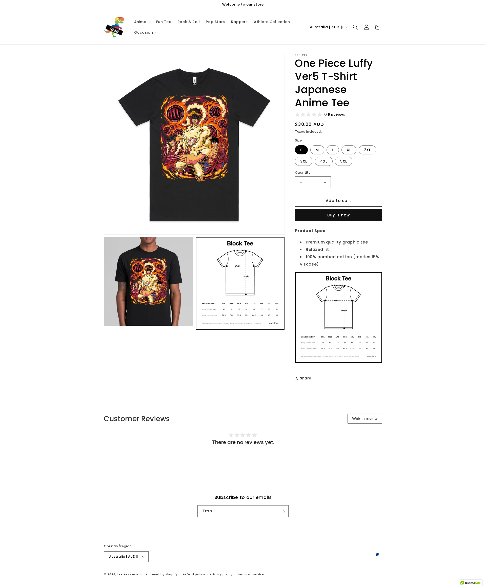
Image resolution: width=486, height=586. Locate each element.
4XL (323, 161)
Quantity (303, 172)
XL (349, 149)
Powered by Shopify (162, 574)
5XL (343, 161)
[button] (142, 21)
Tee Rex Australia (131, 574)
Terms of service (250, 574)
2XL (367, 149)
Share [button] (305, 378)
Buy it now (338, 215)
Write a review (365, 418)
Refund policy (194, 574)
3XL (303, 161)
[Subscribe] (282, 511)
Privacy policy (221, 574)
